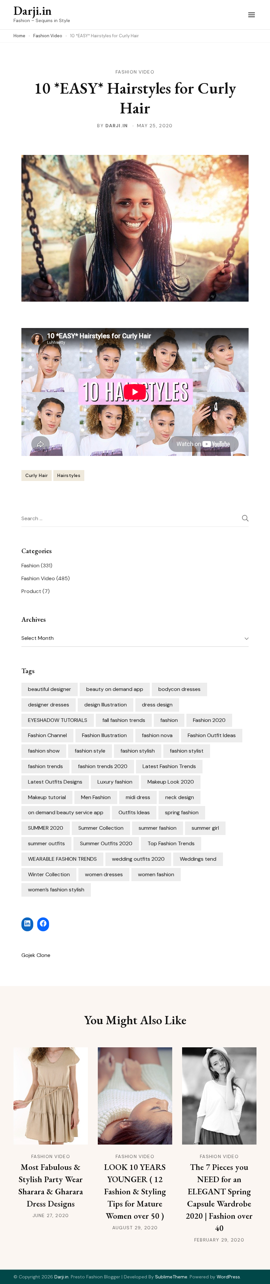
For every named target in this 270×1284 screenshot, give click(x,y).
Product (31, 591)
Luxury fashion (114, 781)
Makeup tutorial (47, 797)
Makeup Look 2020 (171, 781)
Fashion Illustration (104, 735)
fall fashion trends (123, 720)
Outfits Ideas (134, 812)
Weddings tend (198, 858)
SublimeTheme (171, 1277)
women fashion (156, 874)
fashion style (90, 750)
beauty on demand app (114, 689)
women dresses (104, 874)
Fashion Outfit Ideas (212, 735)
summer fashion (157, 827)
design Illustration (105, 704)
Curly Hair (36, 475)
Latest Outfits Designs (55, 781)
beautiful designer (49, 689)
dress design (157, 704)
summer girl (205, 827)
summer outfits (46, 843)
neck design (179, 797)
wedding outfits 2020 (138, 858)
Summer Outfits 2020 (106, 843)
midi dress (138, 797)
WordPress (228, 1277)
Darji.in (33, 10)
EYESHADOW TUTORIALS (57, 720)
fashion (169, 720)
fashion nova (157, 735)
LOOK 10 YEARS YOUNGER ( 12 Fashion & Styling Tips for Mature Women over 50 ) (135, 1191)
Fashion (30, 565)
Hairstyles (68, 475)
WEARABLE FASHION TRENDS (62, 858)
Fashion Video (135, 72)
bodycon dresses (179, 689)
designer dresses (48, 704)
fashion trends (45, 766)
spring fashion (182, 812)
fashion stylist (186, 750)
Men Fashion (96, 797)
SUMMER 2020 (45, 827)
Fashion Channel (47, 735)
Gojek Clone (35, 955)
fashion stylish (138, 750)
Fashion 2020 (209, 720)
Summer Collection (100, 827)
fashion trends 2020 (102, 766)
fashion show (44, 750)
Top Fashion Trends (171, 843)
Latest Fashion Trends (169, 766)
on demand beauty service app (65, 812)
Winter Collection (49, 874)
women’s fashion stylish (56, 889)
